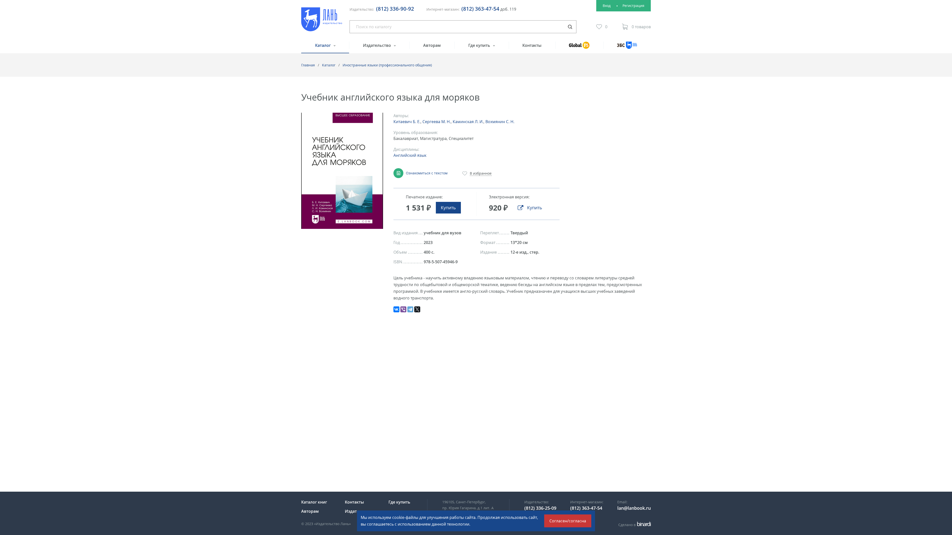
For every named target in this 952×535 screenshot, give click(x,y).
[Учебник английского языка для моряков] (342, 171)
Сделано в (633, 524)
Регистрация (633, 5)
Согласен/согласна (567, 521)
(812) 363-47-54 (480, 8)
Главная (308, 65)
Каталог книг (314, 502)
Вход (607, 5)
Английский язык (409, 155)
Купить (448, 208)
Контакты (531, 45)
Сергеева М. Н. (436, 121)
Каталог (323, 45)
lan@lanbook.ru (634, 508)
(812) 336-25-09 (540, 508)
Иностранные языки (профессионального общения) (387, 65)
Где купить (479, 45)
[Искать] (570, 27)
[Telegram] (410, 309)
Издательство (377, 45)
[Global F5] (579, 47)
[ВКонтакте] (396, 309)
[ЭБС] (627, 47)
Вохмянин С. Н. (499, 121)
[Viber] (403, 309)
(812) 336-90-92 (395, 8)
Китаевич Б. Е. (406, 121)
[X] (417, 309)
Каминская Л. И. (468, 121)
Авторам (432, 45)
